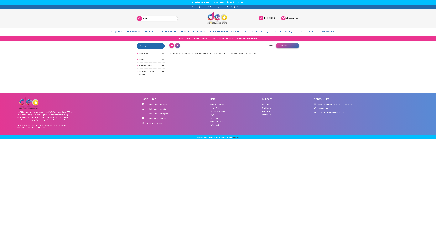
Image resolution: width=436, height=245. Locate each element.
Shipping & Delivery (217, 111)
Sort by (271, 45)
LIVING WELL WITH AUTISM (146, 73)
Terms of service (216, 121)
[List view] (177, 45)
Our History (266, 108)
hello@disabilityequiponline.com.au (330, 112)
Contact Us (266, 115)
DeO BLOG (266, 111)
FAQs (212, 115)
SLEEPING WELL (145, 65)
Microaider (235, 137)
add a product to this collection (245, 53)
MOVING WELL (145, 53)
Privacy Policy (215, 108)
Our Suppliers (215, 118)
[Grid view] (171, 45)
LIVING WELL (144, 59)
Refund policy (215, 125)
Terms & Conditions (217, 104)
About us (265, 104)
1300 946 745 (269, 18)
